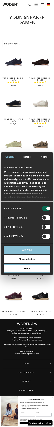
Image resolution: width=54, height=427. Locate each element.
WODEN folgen (26, 372)
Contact (26, 381)
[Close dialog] (52, 397)
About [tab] (44, 157)
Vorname (22, 412)
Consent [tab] (9, 157)
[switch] (46, 217)
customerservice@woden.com (29, 338)
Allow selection (27, 259)
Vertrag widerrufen (40, 422)
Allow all (27, 249)
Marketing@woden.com (30, 354)
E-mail (37, 412)
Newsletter (26, 390)
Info (26, 363)
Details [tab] (27, 157)
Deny (27, 268)
